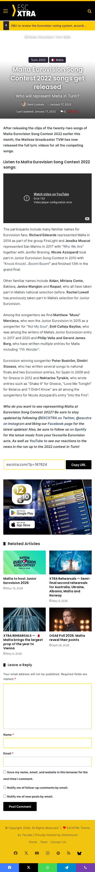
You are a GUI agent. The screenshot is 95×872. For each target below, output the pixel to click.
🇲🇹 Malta (57, 60)
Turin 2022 (63, 37)
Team (44, 842)
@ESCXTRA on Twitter (56, 418)
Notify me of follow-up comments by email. (37, 787)
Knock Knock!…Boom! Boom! (27, 264)
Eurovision (46, 37)
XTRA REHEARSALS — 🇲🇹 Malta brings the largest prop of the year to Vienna (23, 641)
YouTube (36, 441)
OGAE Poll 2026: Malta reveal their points (67, 637)
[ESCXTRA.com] (23, 10)
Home (31, 37)
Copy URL (78, 465)
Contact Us (58, 842)
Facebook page (60, 424)
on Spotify (78, 429)
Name (8, 734)
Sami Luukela (35, 104)
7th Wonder (29, 349)
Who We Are (72, 246)
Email (8, 753)
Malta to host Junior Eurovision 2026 (19, 580)
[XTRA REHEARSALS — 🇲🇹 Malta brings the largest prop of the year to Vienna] (24, 619)
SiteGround (69, 835)
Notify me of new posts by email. (30, 796)
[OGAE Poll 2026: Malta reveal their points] (70, 619)
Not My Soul (37, 326)
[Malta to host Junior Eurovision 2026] (24, 562)
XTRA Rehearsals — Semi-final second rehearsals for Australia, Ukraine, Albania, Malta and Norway (69, 587)
